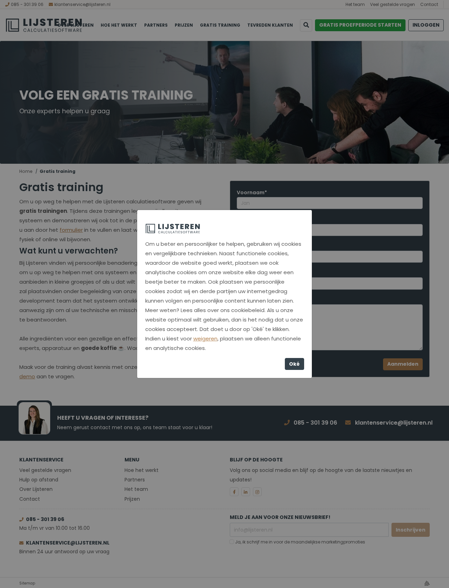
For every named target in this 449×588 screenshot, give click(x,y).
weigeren (205, 338)
